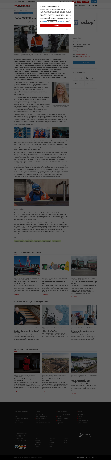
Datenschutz (68, 29)
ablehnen (45, 21)
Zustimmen (55, 25)
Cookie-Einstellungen (61, 21)
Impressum (63, 29)
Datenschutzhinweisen (52, 20)
